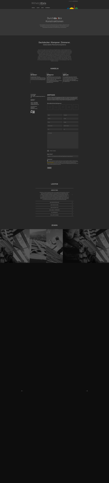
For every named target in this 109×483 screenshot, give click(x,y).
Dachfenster (54, 207)
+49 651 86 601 (75, 1)
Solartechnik (54, 215)
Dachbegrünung (54, 202)
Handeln (33, 7)
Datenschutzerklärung (50, 162)
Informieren (47, 7)
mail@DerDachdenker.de (35, 104)
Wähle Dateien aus (62, 151)
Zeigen (42, 7)
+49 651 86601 (35, 102)
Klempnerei (54, 212)
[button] (54, 190)
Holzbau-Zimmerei (54, 210)
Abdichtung (54, 190)
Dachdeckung (54, 205)
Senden (49, 167)
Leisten (38, 7)
